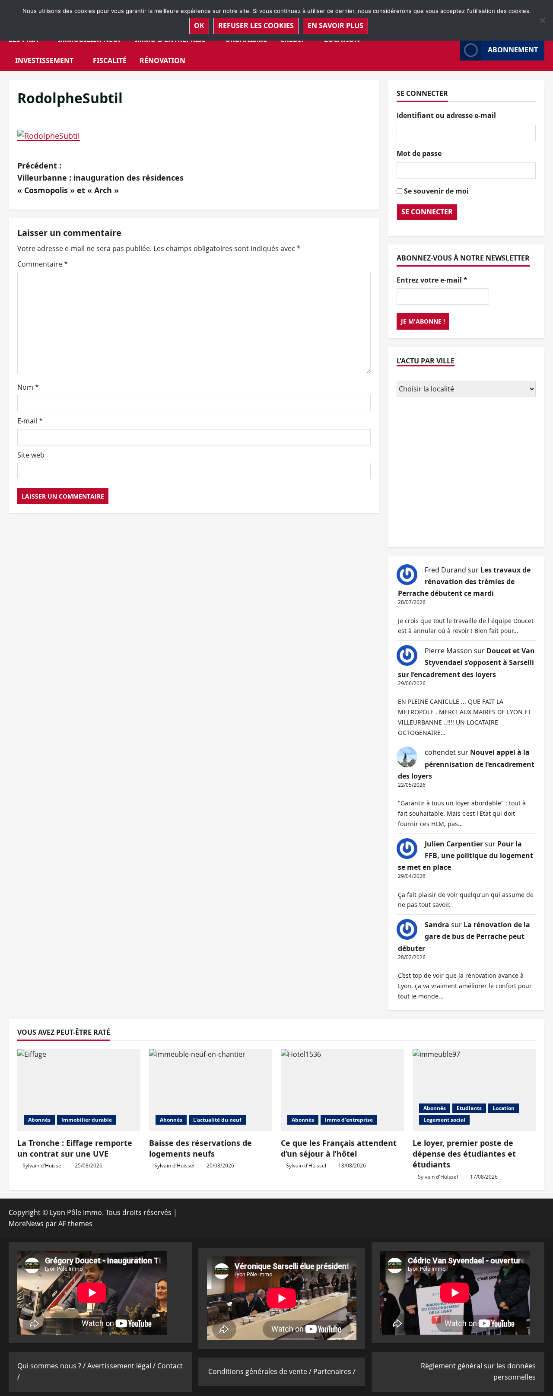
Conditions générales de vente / (260, 1371)
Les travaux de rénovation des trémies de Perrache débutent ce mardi (464, 581)
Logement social (444, 1119)
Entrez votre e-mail (432, 280)
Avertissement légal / (122, 1366)
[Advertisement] (466, 473)
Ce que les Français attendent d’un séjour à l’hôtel (339, 1148)
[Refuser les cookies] (542, 20)
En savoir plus (335, 25)
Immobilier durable (86, 1119)
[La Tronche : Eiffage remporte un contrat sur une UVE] (78, 1090)
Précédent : (100, 178)
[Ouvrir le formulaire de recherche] (451, 49)
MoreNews (26, 1223)
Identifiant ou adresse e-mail (446, 115)
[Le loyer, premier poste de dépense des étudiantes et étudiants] (474, 1090)
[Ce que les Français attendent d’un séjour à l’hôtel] (342, 1090)
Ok (199, 25)
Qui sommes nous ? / (52, 1366)
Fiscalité (110, 60)
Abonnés (39, 1119)
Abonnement (513, 49)
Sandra (437, 924)
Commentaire (42, 264)
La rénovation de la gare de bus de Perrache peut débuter (464, 936)
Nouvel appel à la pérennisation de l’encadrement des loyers (466, 763)
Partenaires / (334, 1371)
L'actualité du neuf (217, 1119)
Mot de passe (419, 153)
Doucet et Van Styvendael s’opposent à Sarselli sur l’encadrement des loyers (466, 662)
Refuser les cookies (256, 25)
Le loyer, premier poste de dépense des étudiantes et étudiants (464, 1154)
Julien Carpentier (454, 844)
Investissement (44, 60)
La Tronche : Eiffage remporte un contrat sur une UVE (74, 1148)
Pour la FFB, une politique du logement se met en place (465, 855)
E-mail (30, 421)
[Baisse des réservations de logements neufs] (210, 1090)
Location (504, 1108)
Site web (30, 455)
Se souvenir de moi (436, 191)
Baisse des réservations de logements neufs (200, 1148)
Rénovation (162, 60)
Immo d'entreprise (349, 1119)
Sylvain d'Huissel (42, 1165)
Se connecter (427, 211)
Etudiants (469, 1108)
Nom (28, 387)
